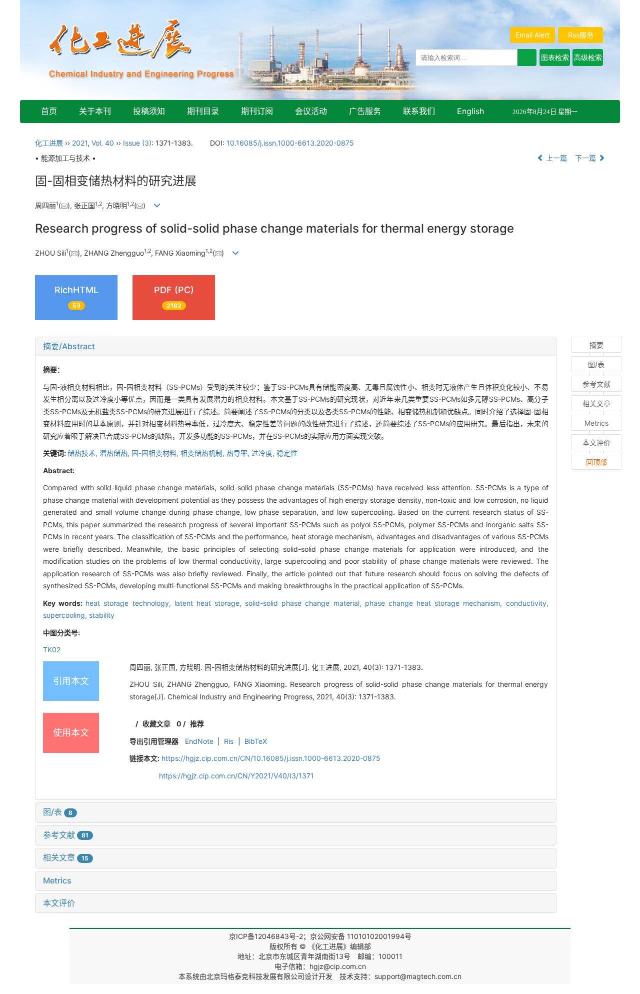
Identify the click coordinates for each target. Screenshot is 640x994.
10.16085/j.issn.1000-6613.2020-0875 (290, 143)
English (470, 111)
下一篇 (586, 158)
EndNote (199, 741)
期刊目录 (203, 111)
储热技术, (84, 453)
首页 (49, 111)
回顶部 (596, 462)
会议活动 (311, 111)
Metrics (57, 880)
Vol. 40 (103, 143)
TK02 (51, 649)
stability (101, 615)
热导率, (239, 453)
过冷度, (264, 453)
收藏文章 (156, 723)
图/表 (57, 812)
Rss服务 (581, 35)
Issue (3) (137, 143)
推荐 (197, 723)
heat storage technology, (130, 603)
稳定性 (287, 453)
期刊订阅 (257, 111)
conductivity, (527, 603)
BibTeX (255, 741)
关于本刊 (95, 111)
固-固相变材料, (156, 453)
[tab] (296, 346)
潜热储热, (116, 453)
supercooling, (66, 615)
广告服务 (365, 111)
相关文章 (65, 857)
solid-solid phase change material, (305, 603)
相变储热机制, (203, 453)
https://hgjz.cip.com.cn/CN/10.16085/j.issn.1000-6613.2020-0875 (271, 758)
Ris (229, 741)
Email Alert (533, 35)
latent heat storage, (209, 603)
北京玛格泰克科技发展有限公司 (255, 976)
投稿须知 (149, 111)
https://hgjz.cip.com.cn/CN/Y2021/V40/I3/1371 (236, 775)
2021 (80, 143)
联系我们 (419, 111)
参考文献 (65, 835)
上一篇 (555, 158)
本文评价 (59, 903)
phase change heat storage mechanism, (435, 603)
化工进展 (49, 143)
